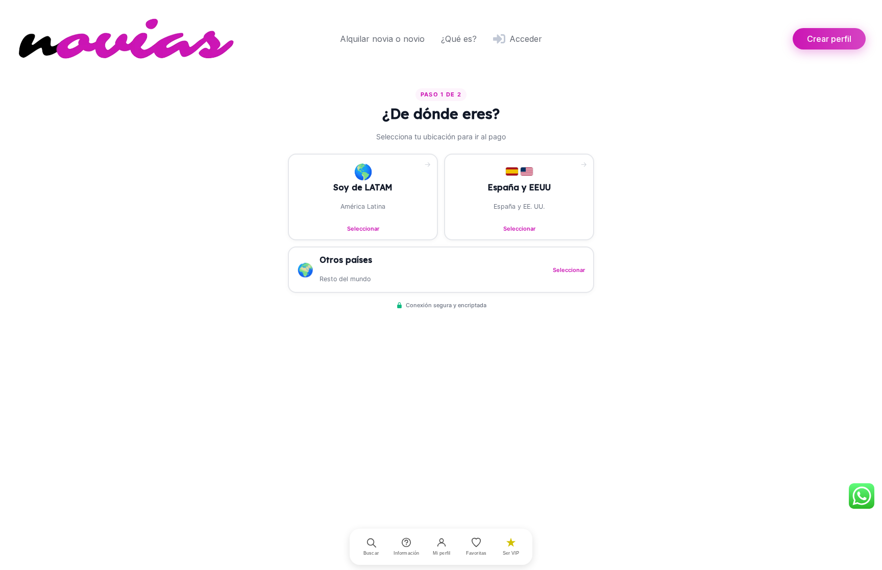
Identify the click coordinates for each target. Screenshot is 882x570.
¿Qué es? (459, 39)
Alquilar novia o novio (382, 39)
